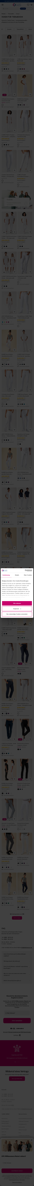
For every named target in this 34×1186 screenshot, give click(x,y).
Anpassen (16, 608)
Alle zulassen (17, 603)
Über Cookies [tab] (28, 575)
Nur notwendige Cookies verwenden (17, 614)
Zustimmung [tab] (6, 575)
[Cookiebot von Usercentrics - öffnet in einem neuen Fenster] (25, 570)
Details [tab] (17, 575)
